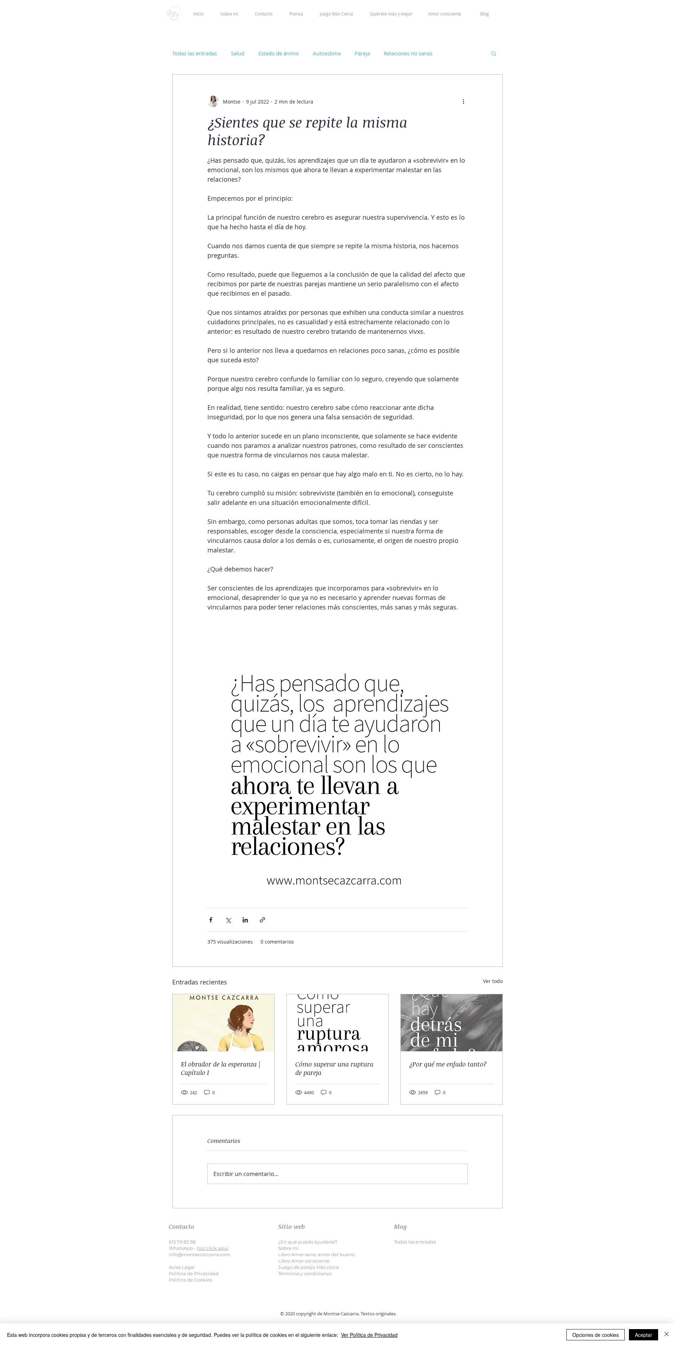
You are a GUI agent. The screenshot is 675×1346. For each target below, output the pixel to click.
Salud (237, 53)
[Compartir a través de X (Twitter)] (228, 919)
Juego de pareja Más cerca (308, 1267)
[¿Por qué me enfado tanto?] (451, 1022)
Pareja (362, 53)
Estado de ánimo (278, 53)
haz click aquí (213, 1248)
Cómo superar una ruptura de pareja (334, 1068)
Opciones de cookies (595, 1334)
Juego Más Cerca (336, 14)
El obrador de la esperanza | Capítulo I (221, 1068)
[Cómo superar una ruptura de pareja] (337, 1022)
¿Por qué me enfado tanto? (448, 1064)
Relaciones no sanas (408, 53)
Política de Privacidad (194, 1273)
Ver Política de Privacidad (369, 1334)
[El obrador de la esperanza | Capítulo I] (223, 1022)
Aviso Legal (182, 1267)
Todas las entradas (194, 53)
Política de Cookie (189, 1280)
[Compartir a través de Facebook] (210, 919)
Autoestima (327, 53)
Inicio (206, 14)
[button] (493, 53)
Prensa (296, 14)
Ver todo (493, 981)
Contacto (263, 14)
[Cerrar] (666, 1334)
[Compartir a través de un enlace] (262, 919)
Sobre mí (229, 14)
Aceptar (643, 1334)
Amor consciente (444, 14)
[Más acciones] (463, 101)
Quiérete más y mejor (391, 14)
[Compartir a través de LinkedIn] (245, 919)
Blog (484, 14)
